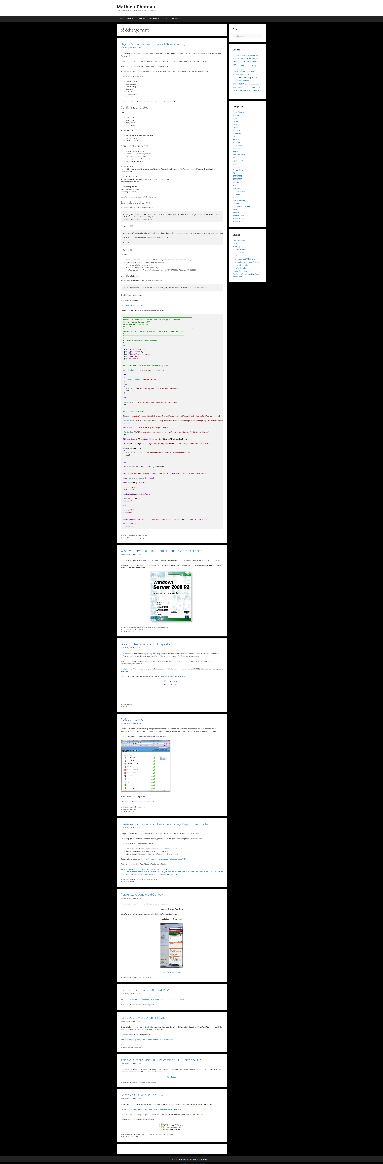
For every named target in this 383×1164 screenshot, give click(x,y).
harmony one (236, 69)
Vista (171, 1134)
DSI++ (165, 19)
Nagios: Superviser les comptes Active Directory (153, 44)
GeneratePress (206, 1159)
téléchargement (141, 536)
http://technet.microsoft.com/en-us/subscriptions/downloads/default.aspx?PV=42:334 (155, 999)
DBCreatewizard (253, 58)
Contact (142, 19)
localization (131, 1047)
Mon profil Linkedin (240, 265)
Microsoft (133, 977)
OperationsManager (238, 74)
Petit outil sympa (132, 719)
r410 (254, 78)
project (250, 78)
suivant (129, 1149)
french (125, 1047)
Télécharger (172, 1077)
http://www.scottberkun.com (176, 676)
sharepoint (238, 83)
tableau (257, 84)
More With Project (240, 268)
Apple (235, 118)
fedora (246, 66)
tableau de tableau (238, 87)
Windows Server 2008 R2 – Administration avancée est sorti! (161, 551)
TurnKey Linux (201, 1163)
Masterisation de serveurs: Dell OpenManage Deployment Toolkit (165, 824)
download (126, 807)
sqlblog (149, 653)
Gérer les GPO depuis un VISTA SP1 (145, 1095)
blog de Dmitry (144, 1027)
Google (254, 66)
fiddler (250, 66)
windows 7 (246, 90)
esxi (242, 66)
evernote (128, 671)
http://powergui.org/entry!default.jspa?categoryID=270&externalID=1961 (150, 1040)
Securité (245, 80)
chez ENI (181, 560)
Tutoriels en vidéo (242, 206)
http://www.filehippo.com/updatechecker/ (137, 802)
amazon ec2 (253, 55)
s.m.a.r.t (235, 81)
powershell (139, 1047)
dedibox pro (247, 61)
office (139, 977)
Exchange (236, 139)
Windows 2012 (239, 221)
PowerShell (131, 536)
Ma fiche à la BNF (240, 250)
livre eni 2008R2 (128, 629)
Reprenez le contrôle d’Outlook (142, 894)
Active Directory (128, 538)
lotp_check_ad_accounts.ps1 (132, 305)
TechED (247, 87)
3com (234, 56)
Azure (237, 130)
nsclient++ (136, 61)
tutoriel (142, 627)
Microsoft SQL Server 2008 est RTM (145, 990)
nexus (252, 71)
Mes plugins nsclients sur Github (246, 262)
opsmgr (246, 74)
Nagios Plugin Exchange (242, 271)
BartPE (235, 121)
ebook (125, 706)
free (131, 809)
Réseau (236, 173)
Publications (153, 19)
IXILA (235, 243)
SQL (234, 197)
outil (131, 807)
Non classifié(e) (239, 155)
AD (124, 1136)
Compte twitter (239, 240)
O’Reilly (135, 669)
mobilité (236, 148)
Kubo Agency (238, 247)
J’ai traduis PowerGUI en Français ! (143, 1017)
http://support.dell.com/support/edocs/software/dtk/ (165, 859)
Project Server (238, 170)
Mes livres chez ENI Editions (244, 259)
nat (250, 71)
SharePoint (237, 188)
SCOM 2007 (237, 176)
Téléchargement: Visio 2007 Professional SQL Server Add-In (161, 1060)
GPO (132, 1136)
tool (135, 809)
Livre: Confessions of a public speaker (146, 644)
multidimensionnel (244, 71)
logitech (252, 69)
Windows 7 (239, 145)
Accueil (121, 19)
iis (245, 69)
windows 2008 (150, 627)
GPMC (128, 1136)
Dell (124, 882)
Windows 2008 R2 (162, 627)
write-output (236, 94)
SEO (250, 81)
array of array (241, 58)
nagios (125, 536)
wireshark (255, 91)
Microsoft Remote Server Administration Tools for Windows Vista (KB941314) (151, 1109)
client (235, 124)
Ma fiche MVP (238, 253)
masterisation (130, 882)
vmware (237, 90)
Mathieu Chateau (136, 7)
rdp (257, 78)
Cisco (247, 58)
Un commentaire (128, 631)
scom (239, 81)
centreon (137, 538)
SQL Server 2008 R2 (249, 84)
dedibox (237, 61)
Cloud (235, 127)
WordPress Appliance (184, 1163)
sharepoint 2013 (241, 194)
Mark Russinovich (240, 256)
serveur (125, 627)
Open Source (238, 161)
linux (248, 69)
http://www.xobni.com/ (172, 972)
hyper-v (242, 69)
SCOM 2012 (237, 179)
